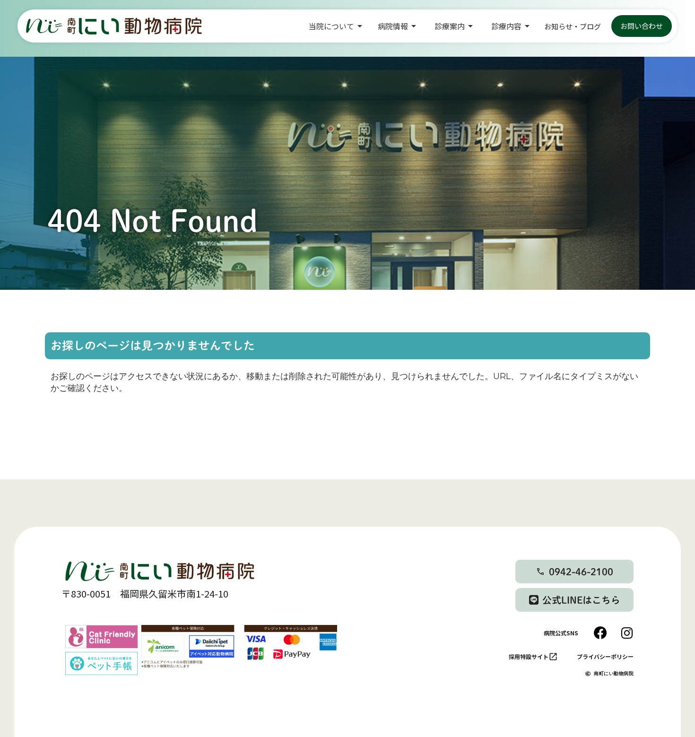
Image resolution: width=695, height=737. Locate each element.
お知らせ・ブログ (572, 26)
